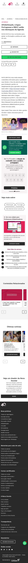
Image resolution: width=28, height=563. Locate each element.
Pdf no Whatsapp (15, 57)
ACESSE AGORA (15, 152)
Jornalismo (9, 18)
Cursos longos (5, 490)
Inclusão (3, 425)
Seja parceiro (4, 508)
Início (2, 18)
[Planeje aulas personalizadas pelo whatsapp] (25, 543)
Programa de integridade (8, 527)
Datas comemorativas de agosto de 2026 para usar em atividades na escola (14, 267)
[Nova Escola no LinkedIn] (9, 549)
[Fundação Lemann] (15, 560)
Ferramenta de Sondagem (8, 451)
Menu (4, 5)
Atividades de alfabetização (9, 464)
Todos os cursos (5, 474)
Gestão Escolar (5, 432)
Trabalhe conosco (6, 506)
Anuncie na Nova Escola (8, 515)
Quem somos (5, 504)
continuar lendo (14, 137)
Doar (14, 396)
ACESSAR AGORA (14, 243)
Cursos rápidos (5, 488)
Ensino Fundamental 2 (7, 483)
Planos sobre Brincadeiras (8, 458)
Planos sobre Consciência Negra (10, 453)
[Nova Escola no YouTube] (12, 549)
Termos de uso (5, 525)
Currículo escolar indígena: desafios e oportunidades (13, 260)
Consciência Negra (6, 419)
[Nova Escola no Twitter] (4, 549)
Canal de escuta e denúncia (9, 531)
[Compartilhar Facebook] (9, 64)
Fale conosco (4, 502)
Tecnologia (20, 204)
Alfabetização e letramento (9, 481)
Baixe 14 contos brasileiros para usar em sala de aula (14, 256)
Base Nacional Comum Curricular (14, 208)
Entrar (23, 5)
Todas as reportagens (7, 414)
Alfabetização (9, 204)
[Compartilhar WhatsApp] (3, 64)
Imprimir (15, 47)
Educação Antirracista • (7, 476)
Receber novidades (8, 541)
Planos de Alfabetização (8, 455)
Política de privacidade (7, 529)
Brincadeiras (4, 428)
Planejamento (5, 430)
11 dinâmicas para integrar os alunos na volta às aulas (14, 263)
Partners (3, 513)
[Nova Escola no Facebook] (1, 549)
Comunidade (4, 499)
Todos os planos (5, 449)
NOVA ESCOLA (7, 41)
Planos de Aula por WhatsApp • (10, 462)
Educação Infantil (6, 421)
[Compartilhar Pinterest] (13, 64)
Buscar (17, 5)
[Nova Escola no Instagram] (6, 549)
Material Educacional (7, 460)
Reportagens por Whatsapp (9, 439)
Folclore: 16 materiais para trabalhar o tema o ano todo (15, 252)
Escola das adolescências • (8, 435)
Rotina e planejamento (7, 485)
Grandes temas (5, 416)
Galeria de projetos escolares (9, 437)
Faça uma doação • (6, 511)
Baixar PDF (15, 52)
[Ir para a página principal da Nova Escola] (10, 4)
